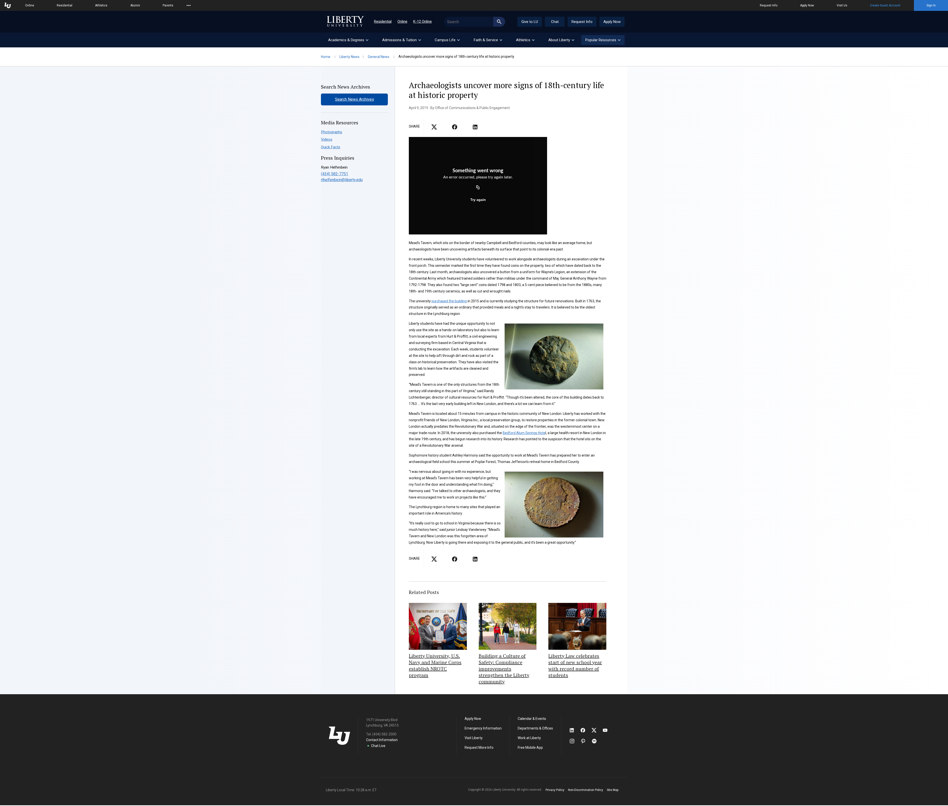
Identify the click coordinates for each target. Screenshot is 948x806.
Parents (168, 5)
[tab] (348, 40)
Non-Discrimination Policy (585, 790)
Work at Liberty (529, 738)
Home (325, 57)
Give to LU (529, 21)
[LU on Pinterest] (585, 741)
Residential (64, 5)
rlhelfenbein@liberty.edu (342, 179)
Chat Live (378, 746)
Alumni (135, 5)
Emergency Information (483, 728)
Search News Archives (354, 99)
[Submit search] (499, 22)
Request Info (768, 5)
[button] (603, 40)
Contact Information (382, 740)
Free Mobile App (530, 747)
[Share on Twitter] (455, 128)
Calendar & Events (532, 719)
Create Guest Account (885, 5)
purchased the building (449, 301)
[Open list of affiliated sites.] (188, 5)
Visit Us (842, 5)
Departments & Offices (535, 728)
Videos (326, 139)
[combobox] (474, 22)
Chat (555, 21)
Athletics (101, 5)
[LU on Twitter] (596, 730)
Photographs (331, 132)
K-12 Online (422, 21)
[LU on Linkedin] (574, 730)
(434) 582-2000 (384, 734)
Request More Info (479, 747)
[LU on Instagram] (574, 741)
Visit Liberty (474, 738)
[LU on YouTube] (607, 730)
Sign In (931, 5)
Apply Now (807, 5)
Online (29, 5)
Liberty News (349, 57)
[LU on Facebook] (585, 730)
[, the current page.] (434, 128)
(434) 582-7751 (334, 174)
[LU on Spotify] (596, 741)
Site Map (612, 790)
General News (378, 57)
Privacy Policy (555, 790)
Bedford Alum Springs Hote (524, 433)
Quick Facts (330, 147)
